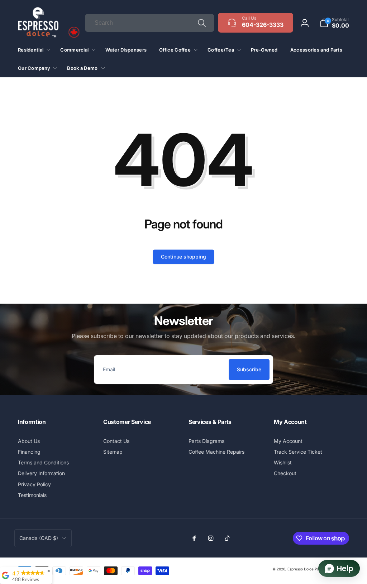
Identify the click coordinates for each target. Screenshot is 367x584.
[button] (334, 23)
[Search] (202, 23)
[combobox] (149, 23)
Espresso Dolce (300, 569)
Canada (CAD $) (38, 538)
